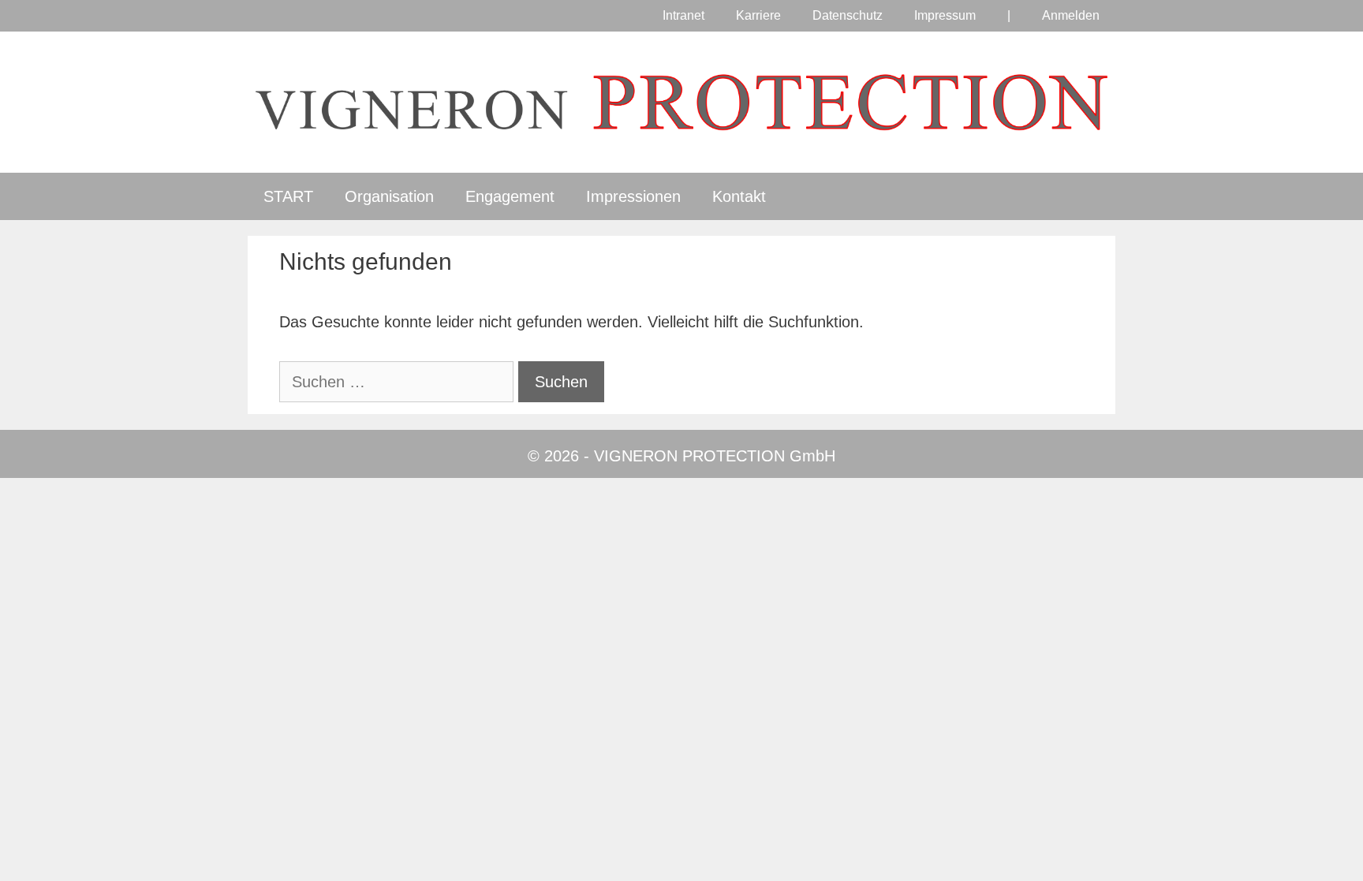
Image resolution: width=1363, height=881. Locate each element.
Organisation (389, 196)
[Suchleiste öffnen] (1089, 196)
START (288, 196)
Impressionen (633, 196)
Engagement (510, 196)
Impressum (945, 15)
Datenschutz (847, 15)
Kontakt (739, 196)
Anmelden (1071, 15)
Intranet (683, 15)
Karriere (758, 15)
